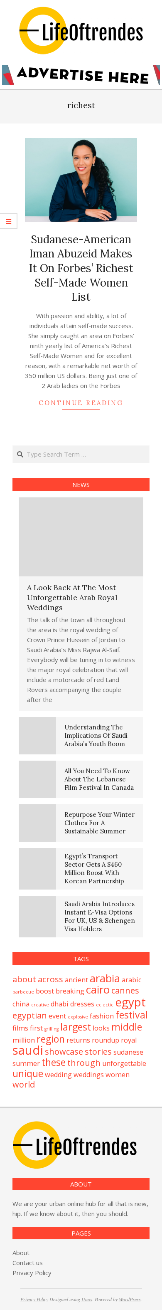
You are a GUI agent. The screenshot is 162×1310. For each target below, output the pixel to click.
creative (40, 1005)
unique (27, 1073)
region (51, 1039)
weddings (89, 1074)
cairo (98, 989)
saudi (27, 1050)
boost (45, 991)
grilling (51, 1029)
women (118, 1074)
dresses (82, 1003)
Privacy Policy (32, 1272)
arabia (105, 978)
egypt (130, 1002)
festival (131, 1014)
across (50, 979)
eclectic (104, 1005)
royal (129, 1040)
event (57, 1016)
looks (101, 1028)
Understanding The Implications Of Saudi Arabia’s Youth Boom (96, 735)
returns (78, 1040)
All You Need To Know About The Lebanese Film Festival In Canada (99, 779)
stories (98, 1051)
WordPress (130, 1299)
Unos (86, 1299)
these (54, 1062)
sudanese (128, 1052)
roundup (105, 1040)
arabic (131, 979)
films (20, 1028)
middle (126, 1026)
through (84, 1062)
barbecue (23, 992)
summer (26, 1063)
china (20, 1003)
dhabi (60, 1003)
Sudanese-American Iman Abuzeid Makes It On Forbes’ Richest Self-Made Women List (81, 268)
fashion (102, 1016)
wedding (58, 1074)
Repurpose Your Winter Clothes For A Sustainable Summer (99, 823)
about (24, 979)
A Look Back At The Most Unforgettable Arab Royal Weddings (72, 597)
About (20, 1252)
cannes (125, 990)
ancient (76, 979)
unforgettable (124, 1063)
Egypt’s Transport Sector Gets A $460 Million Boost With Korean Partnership (94, 868)
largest (75, 1026)
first (36, 1028)
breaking (70, 991)
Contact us (27, 1262)
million (23, 1040)
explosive (78, 1017)
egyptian (29, 1015)
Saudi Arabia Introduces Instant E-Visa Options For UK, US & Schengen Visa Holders (99, 916)
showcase (64, 1051)
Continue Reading (81, 403)
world (23, 1084)
